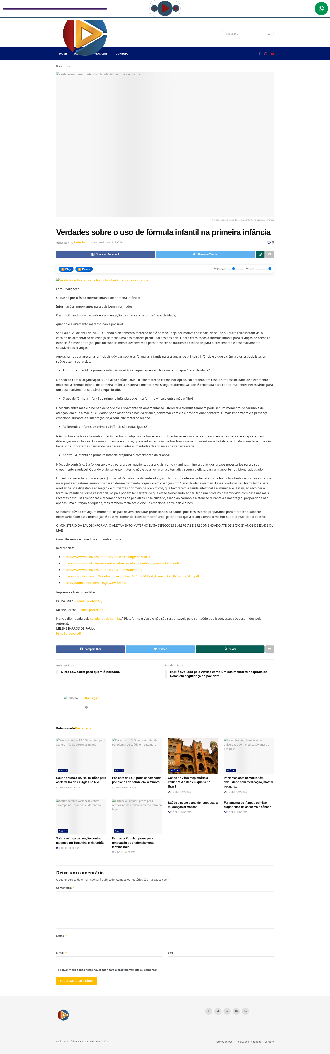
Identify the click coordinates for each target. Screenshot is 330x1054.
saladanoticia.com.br (105, 618)
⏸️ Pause (84, 269)
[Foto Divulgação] (102, 280)
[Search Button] (270, 33)
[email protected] (68, 633)
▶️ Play (66, 269)
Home (59, 66)
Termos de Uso (224, 1041)
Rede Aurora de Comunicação (92, 1041)
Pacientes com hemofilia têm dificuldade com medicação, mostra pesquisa (248, 782)
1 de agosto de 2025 (69, 787)
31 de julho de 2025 (180, 791)
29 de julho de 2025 (180, 812)
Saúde (69, 66)
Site (170, 952)
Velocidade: (220, 269)
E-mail (61, 952)
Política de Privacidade (248, 1041)
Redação (79, 242)
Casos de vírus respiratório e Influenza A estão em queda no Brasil (189, 782)
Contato (122, 53)
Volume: (250, 269)
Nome (61, 935)
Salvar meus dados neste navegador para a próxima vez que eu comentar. (109, 970)
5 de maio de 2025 (101, 242)
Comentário (65, 888)
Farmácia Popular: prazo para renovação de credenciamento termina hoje (133, 843)
